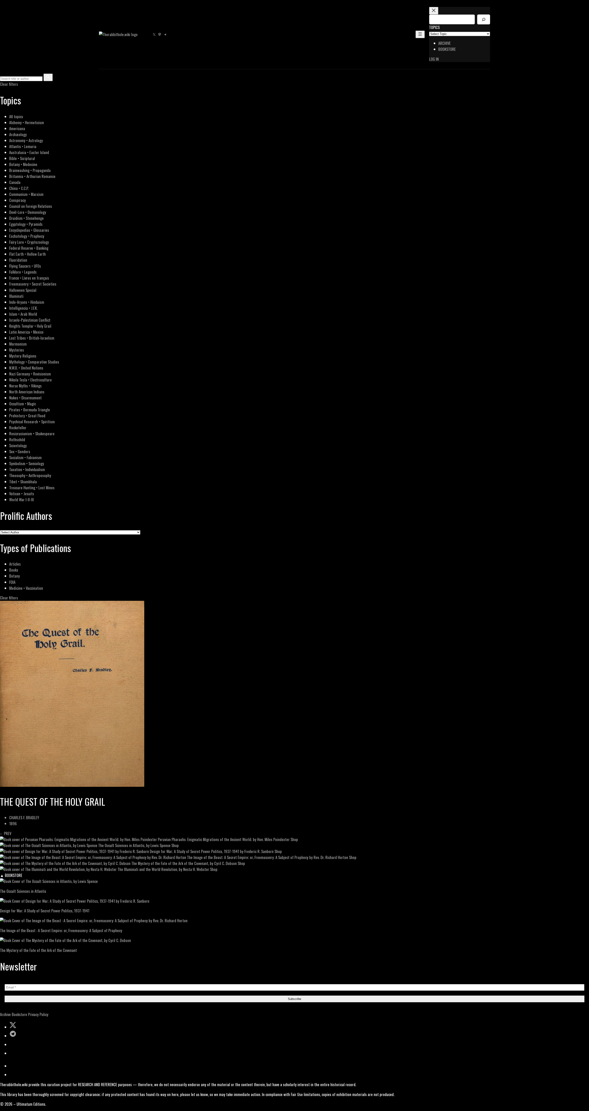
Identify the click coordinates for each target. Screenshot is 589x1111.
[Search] (483, 19)
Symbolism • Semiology (26, 463)
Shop (294, 839)
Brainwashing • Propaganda (30, 170)
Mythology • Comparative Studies (34, 362)
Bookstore (19, 1014)
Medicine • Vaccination (26, 588)
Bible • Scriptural (22, 158)
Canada (14, 182)
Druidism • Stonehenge (26, 218)
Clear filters (9, 84)
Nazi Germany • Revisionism (30, 374)
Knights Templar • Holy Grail (30, 326)
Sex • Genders (19, 451)
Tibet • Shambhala (23, 481)
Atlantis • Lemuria (22, 146)
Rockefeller (17, 427)
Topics (434, 27)
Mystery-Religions (22, 356)
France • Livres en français (29, 278)
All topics (16, 116)
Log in (434, 59)
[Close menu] (433, 10)
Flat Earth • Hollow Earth (27, 254)
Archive (5, 1014)
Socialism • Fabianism (25, 457)
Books (13, 570)
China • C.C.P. (19, 188)
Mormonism (18, 344)
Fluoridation (18, 260)
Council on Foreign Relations (30, 206)
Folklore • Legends (23, 272)
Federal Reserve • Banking (28, 248)
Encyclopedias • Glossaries (29, 230)
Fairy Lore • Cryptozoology (29, 242)
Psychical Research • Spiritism (32, 421)
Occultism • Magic (22, 404)
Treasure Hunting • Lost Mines (32, 487)
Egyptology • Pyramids (26, 224)
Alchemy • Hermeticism (26, 122)
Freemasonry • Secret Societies (32, 284)
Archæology (18, 134)
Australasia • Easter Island (29, 152)
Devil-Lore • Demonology (27, 212)
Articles (15, 564)
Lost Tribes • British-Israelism (31, 338)
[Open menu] (420, 34)
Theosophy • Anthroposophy (30, 475)
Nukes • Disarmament (25, 398)
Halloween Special (22, 290)
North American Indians (26, 392)
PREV (6, 833)
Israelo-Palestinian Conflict (29, 320)
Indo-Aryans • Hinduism (26, 302)
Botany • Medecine (23, 164)
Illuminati (16, 296)
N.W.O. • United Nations (26, 368)
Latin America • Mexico (26, 332)
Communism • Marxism (26, 194)
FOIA (12, 582)
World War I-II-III (21, 499)
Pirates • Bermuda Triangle (29, 409)
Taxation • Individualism (27, 469)
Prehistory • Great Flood (27, 415)
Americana (17, 128)
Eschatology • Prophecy (26, 236)
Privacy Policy (38, 1014)
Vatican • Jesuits (21, 493)
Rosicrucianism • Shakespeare (32, 433)
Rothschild (17, 439)
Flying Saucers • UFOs (25, 266)
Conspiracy (17, 200)
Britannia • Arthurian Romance (32, 176)
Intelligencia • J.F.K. (23, 308)
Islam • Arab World (23, 314)
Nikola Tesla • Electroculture (30, 380)
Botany (14, 576)
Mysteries (16, 350)
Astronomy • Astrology (26, 140)
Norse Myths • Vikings (25, 386)
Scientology (18, 445)
